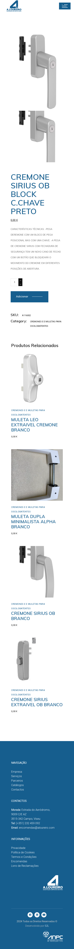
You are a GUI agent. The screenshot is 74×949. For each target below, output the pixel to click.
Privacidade (18, 848)
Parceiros (17, 780)
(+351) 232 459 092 (28, 823)
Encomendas (19, 861)
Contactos (17, 789)
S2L (47, 925)
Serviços (16, 776)
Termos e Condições (23, 857)
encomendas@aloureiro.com (37, 827)
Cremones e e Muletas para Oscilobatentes (28, 412)
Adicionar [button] (24, 400)
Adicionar (22, 296)
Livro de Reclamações (25, 865)
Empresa (16, 771)
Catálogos (17, 785)
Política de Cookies (23, 852)
